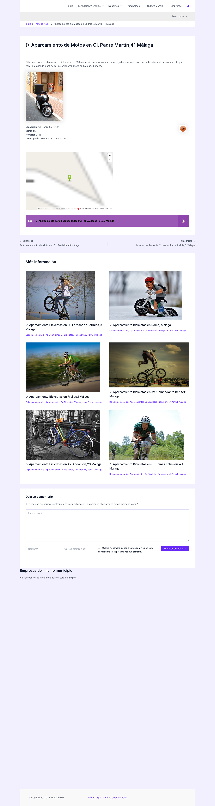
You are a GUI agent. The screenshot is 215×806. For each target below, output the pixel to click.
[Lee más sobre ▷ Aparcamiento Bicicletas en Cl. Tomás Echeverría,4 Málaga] (146, 434)
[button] (91, 6)
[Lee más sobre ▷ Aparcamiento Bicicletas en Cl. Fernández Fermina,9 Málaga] (60, 295)
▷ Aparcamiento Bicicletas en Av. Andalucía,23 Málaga (64, 464)
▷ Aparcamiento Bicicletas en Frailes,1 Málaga (58, 396)
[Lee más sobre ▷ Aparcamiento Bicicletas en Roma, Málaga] (145, 295)
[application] (102, 6)
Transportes (80, 335)
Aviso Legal (94, 797)
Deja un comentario (35, 335)
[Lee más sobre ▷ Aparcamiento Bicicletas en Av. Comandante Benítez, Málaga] (149, 364)
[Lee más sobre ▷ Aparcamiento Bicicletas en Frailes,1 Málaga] (63, 367)
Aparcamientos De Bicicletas (59, 335)
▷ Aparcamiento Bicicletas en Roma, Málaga (140, 325)
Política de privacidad (115, 797)
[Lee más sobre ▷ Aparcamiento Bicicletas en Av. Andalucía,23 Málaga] (63, 434)
